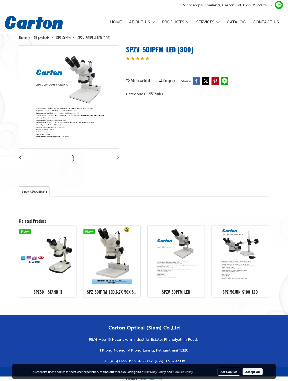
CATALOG (236, 22)
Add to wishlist (140, 80)
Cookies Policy (183, 372)
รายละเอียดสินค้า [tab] (34, 191)
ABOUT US (140, 22)
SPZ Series (155, 93)
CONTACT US (266, 22)
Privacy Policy (156, 372)
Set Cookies (228, 372)
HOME (116, 22)
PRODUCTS (174, 22)
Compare (168, 80)
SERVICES (206, 22)
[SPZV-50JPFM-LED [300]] (69, 97)
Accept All (252, 372)
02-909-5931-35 (257, 5)
